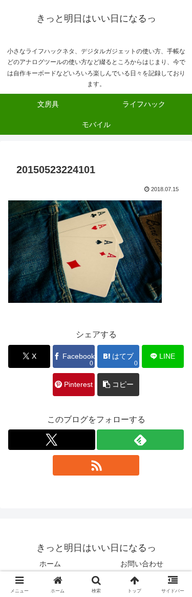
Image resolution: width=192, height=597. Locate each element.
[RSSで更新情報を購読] (96, 465)
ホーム (50, 564)
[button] (118, 384)
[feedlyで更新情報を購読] (140, 439)
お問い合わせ (141, 564)
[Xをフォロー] (51, 439)
